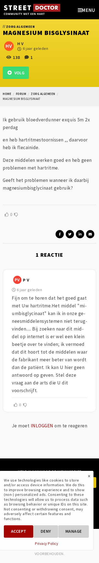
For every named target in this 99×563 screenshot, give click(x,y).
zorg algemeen (43, 94)
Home (7, 94)
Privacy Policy (46, 544)
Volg (18, 72)
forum (21, 94)
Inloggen (42, 426)
